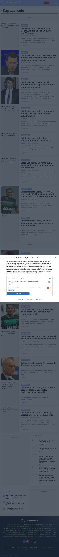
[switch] (49, 282)
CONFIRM (18, 293)
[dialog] (29, 278)
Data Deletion (21, 299)
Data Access (29, 299)
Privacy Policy (38, 299)
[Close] (56, 257)
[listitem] (29, 279)
